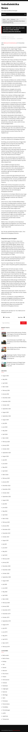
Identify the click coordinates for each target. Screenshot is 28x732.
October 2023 (6, 449)
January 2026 (6, 394)
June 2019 (5, 632)
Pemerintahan (6, 704)
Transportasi (6, 719)
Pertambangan (6, 710)
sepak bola (5, 716)
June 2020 (5, 588)
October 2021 (6, 537)
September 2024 (7, 416)
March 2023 (5, 474)
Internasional (6, 679)
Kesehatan (5, 685)
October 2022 (6, 493)
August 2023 (6, 456)
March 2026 (5, 386)
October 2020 (6, 573)
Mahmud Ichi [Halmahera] (10, 43)
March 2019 (5, 643)
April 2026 (5, 383)
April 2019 (5, 639)
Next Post (20, 317)
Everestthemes (16, 730)
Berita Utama (6, 658)
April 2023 (5, 471)
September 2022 (7, 496)
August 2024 (6, 419)
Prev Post (7, 317)
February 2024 (6, 441)
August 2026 (6, 375)
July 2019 (5, 628)
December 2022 (6, 485)
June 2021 (5, 547)
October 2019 (6, 617)
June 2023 (5, 463)
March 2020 (5, 599)
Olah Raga (5, 694)
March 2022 (5, 518)
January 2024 (6, 445)
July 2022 (5, 504)
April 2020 (5, 595)
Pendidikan (5, 707)
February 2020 (6, 602)
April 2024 (5, 434)
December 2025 (6, 397)
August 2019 (6, 624)
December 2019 (6, 610)
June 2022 (5, 507)
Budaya (4, 661)
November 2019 (6, 613)
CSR (3, 664)
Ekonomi (5, 670)
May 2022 (5, 511)
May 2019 (5, 635)
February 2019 (6, 646)
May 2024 (5, 430)
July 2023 (5, 460)
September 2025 (7, 408)
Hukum (4, 676)
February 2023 (6, 478)
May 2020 (5, 591)
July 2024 (5, 423)
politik (4, 713)
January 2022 (6, 526)
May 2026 (5, 379)
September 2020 (7, 577)
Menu (4, 14)
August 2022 (6, 500)
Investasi (5, 682)
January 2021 (6, 562)
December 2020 (6, 566)
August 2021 (6, 540)
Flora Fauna (5, 673)
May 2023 (5, 467)
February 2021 (6, 558)
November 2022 (6, 489)
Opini (4, 697)
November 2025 (6, 401)
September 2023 (7, 452)
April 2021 (5, 555)
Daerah (4, 667)
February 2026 (6, 390)
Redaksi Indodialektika (11, 38)
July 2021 (5, 544)
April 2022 (5, 515)
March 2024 (5, 438)
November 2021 (6, 533)
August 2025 (6, 412)
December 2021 (6, 529)
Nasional (5, 691)
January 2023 (6, 482)
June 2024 (5, 427)
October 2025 (6, 405)
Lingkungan (5, 688)
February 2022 (6, 522)
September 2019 (7, 621)
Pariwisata (5, 700)
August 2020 (6, 580)
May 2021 (5, 551)
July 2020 (5, 584)
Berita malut (6, 655)
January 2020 (6, 606)
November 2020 (6, 569)
